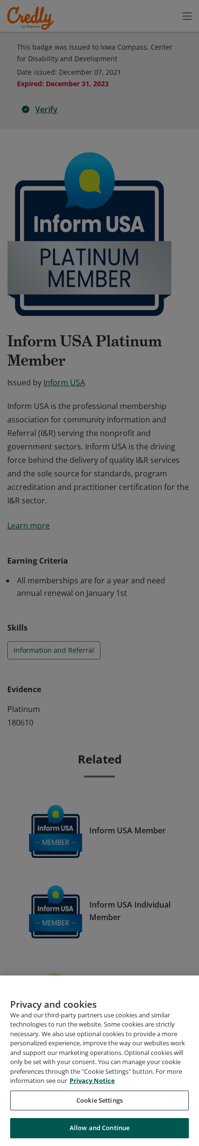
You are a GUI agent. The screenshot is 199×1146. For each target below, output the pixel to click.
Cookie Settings (99, 1100)
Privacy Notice (92, 1080)
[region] (99, 1060)
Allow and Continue (99, 1127)
